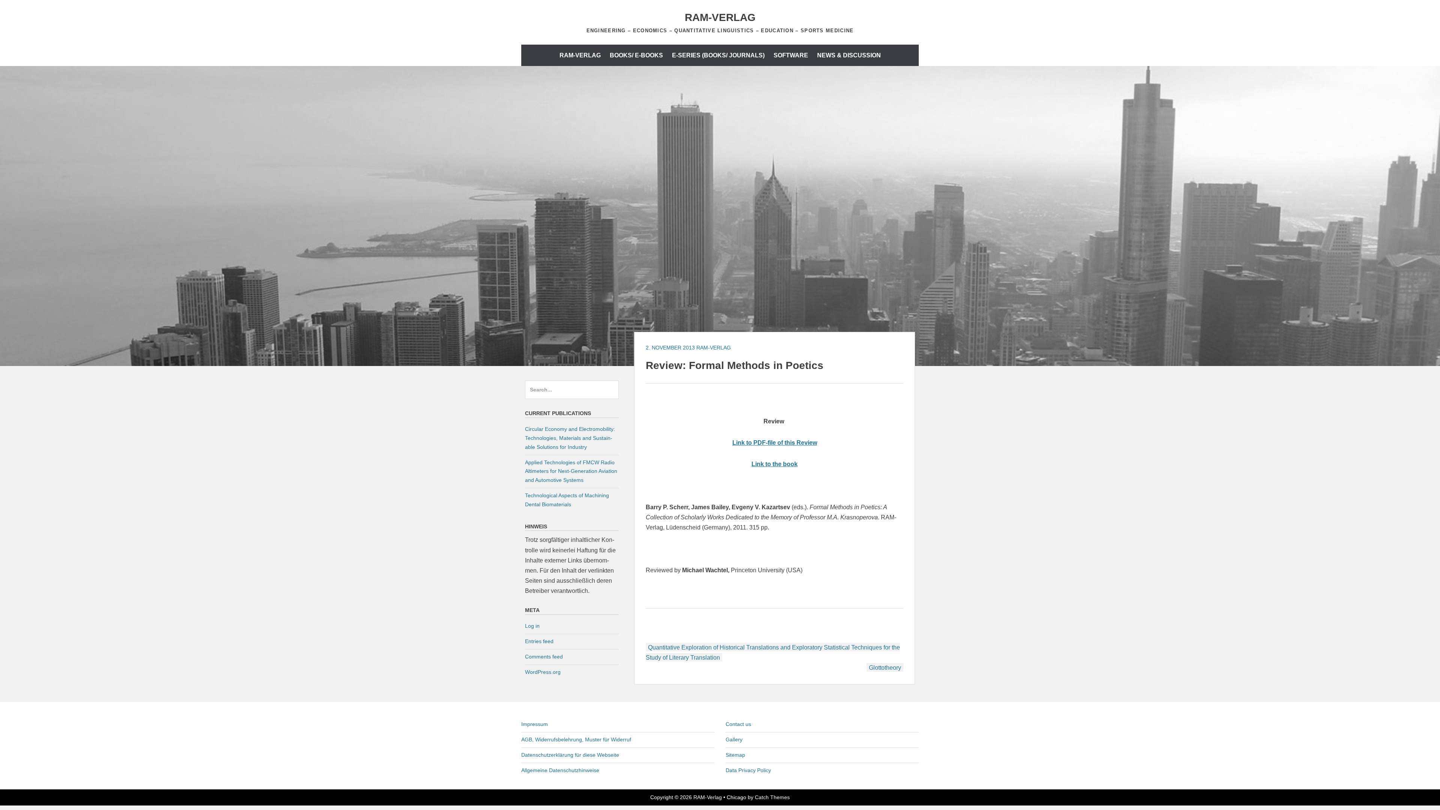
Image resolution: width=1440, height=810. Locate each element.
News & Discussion (849, 55)
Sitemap (735, 755)
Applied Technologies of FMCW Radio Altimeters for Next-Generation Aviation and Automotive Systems (571, 471)
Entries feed (539, 641)
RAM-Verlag (720, 17)
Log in (532, 626)
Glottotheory (885, 667)
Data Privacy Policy (748, 770)
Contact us (738, 724)
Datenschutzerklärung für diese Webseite (570, 755)
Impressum (534, 724)
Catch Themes (772, 797)
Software (791, 55)
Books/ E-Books (636, 55)
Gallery (734, 739)
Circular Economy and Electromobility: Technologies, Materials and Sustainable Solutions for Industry (570, 438)
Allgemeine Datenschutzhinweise (560, 770)
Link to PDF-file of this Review (774, 443)
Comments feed (544, 657)
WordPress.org (543, 672)
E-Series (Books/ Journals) (718, 55)
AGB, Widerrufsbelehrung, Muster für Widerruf (576, 739)
